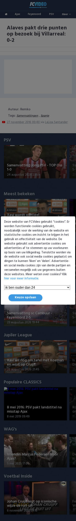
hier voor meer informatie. (21, 278)
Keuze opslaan (25, 297)
